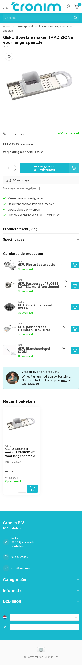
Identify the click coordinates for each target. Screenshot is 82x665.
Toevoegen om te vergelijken (20, 188)
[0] (77, 6)
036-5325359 (30, 384)
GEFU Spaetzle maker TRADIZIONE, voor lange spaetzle (20, 452)
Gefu (6, 46)
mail (64, 380)
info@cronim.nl (21, 568)
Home (7, 26)
